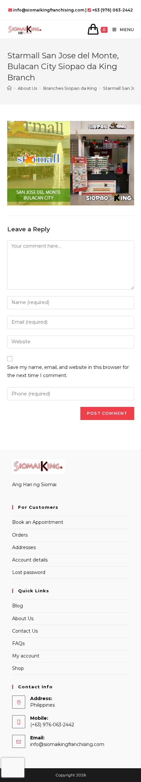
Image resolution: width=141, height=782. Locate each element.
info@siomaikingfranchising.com (67, 744)
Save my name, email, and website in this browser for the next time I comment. (68, 371)
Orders (20, 535)
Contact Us (25, 631)
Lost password (28, 572)
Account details (30, 560)
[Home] (9, 88)
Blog (17, 606)
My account (25, 656)
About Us (22, 618)
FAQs (18, 643)
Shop (18, 668)
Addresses (24, 547)
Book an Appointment (37, 522)
